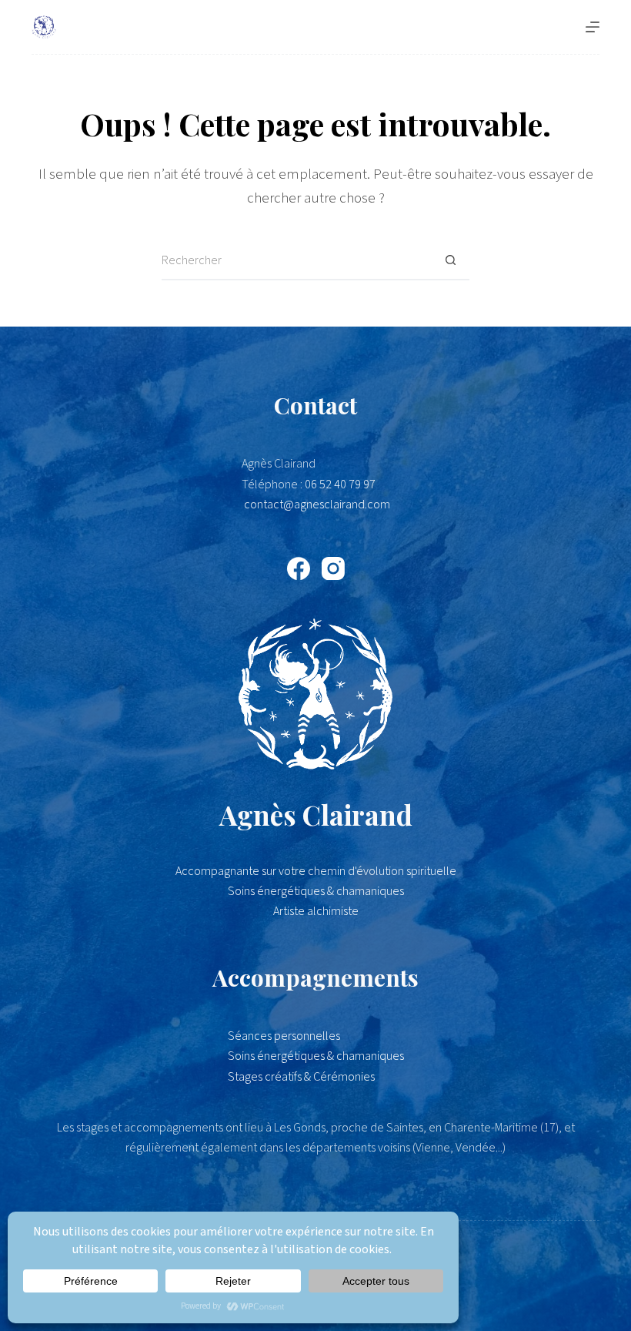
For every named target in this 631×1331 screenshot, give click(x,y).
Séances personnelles (284, 1036)
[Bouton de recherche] (450, 261)
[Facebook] (298, 568)
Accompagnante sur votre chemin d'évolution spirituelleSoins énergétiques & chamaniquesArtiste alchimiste (315, 891)
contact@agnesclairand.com (317, 504)
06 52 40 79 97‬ (340, 484)
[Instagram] (333, 568)
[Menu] (592, 27)
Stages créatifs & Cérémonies (301, 1076)
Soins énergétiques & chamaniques (316, 1056)
